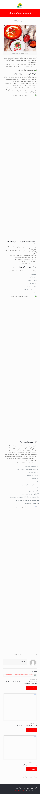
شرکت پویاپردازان (20, 790)
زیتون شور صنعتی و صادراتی (29, 764)
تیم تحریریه (22, 661)
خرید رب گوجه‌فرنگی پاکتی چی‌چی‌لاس (26, 725)
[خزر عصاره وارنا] (20, 5)
